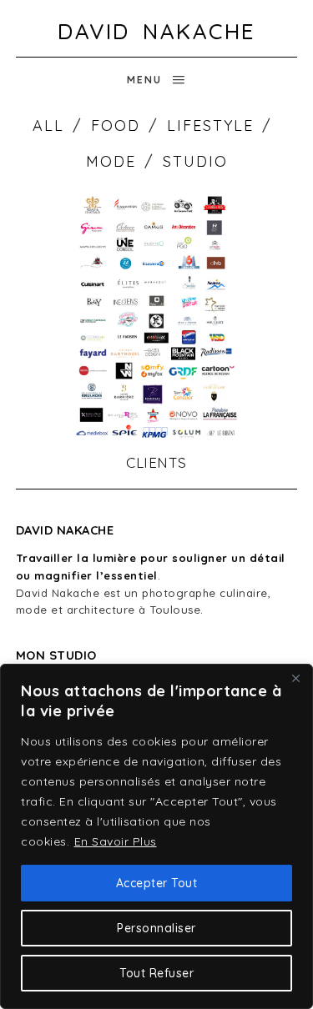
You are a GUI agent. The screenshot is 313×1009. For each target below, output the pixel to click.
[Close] (295, 678)
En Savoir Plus (115, 841)
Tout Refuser (156, 973)
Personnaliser (156, 928)
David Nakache (156, 31)
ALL (48, 125)
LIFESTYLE (210, 125)
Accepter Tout (157, 883)
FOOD (115, 125)
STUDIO (195, 161)
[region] (156, 836)
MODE (111, 161)
